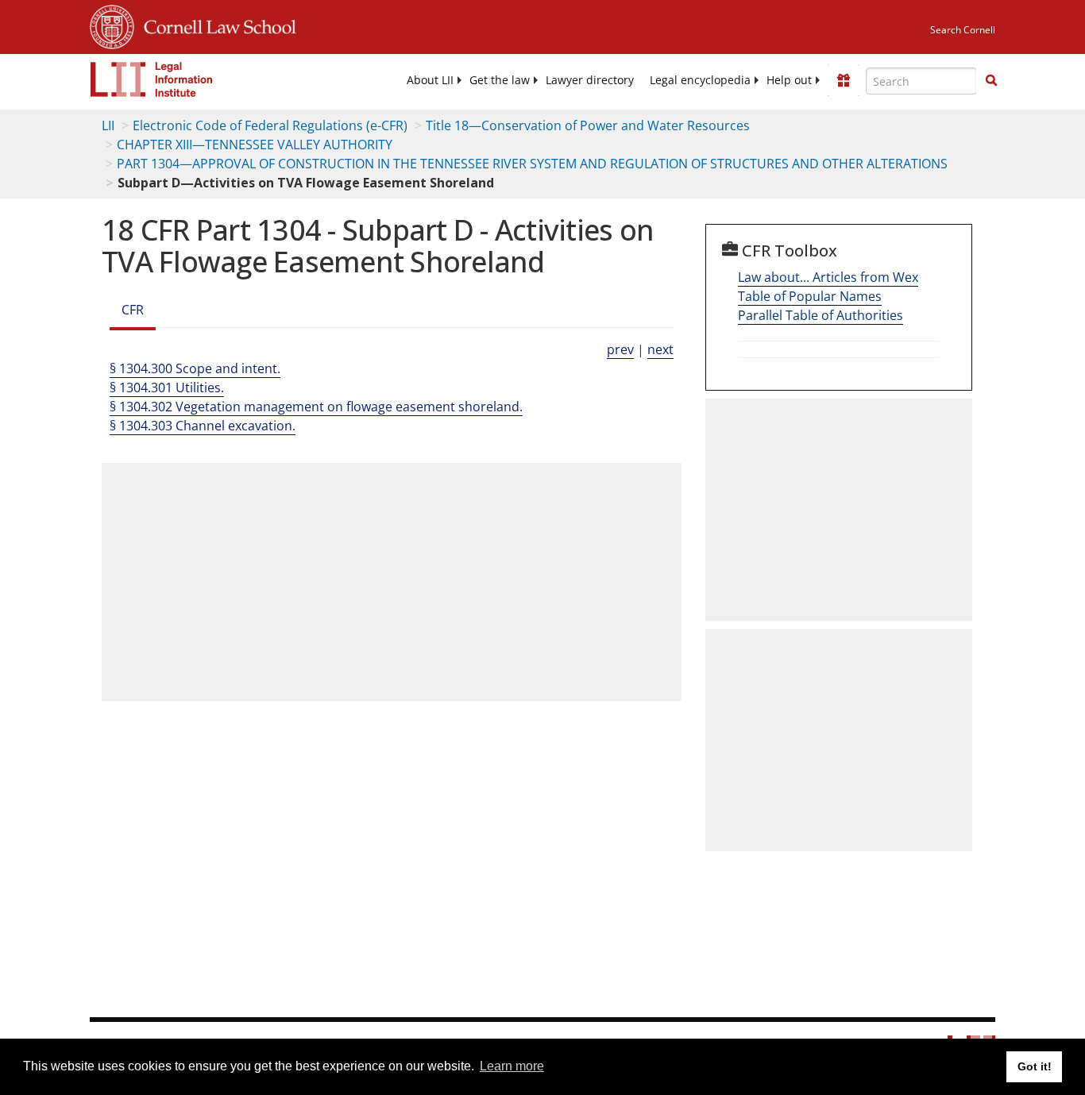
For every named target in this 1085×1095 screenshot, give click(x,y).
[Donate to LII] (843, 80)
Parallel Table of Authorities (820, 315)
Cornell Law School (215, 24)
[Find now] (991, 81)
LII (108, 125)
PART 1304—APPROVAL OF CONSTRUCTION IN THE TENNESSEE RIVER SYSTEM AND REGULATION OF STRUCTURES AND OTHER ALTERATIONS (532, 163)
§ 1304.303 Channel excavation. (202, 425)
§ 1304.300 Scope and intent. (195, 368)
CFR (133, 309)
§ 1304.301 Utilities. (167, 387)
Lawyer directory (590, 80)
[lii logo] (152, 79)
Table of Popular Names (810, 296)
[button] (991, 80)
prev (620, 349)
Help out (789, 80)
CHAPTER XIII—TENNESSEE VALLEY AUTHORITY (254, 144)
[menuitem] (430, 80)
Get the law (499, 80)
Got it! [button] (1034, 1066)
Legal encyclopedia (700, 80)
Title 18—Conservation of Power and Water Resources (588, 125)
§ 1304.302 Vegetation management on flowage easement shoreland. (316, 406)
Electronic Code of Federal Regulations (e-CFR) (270, 125)
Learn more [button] (512, 1066)
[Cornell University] (112, 24)
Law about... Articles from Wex (828, 277)
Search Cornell (962, 30)
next (660, 349)
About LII (430, 80)
